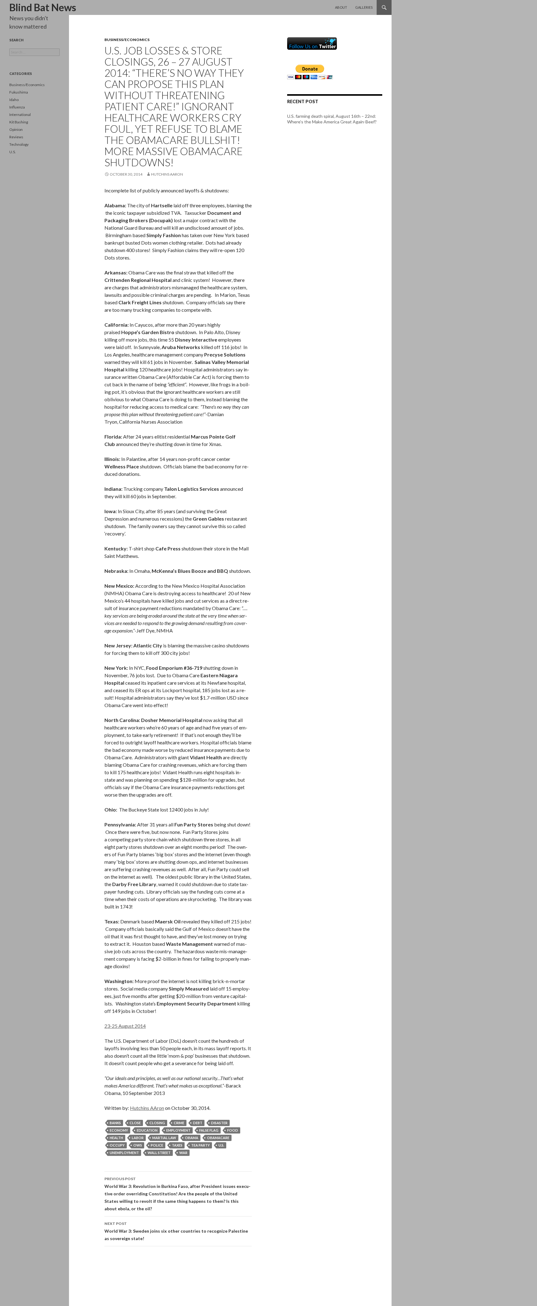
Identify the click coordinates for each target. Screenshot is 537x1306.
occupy (117, 1145)
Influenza (17, 107)
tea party (200, 1145)
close (135, 1123)
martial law (164, 1138)
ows (137, 1145)
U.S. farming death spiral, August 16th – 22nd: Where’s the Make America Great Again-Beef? (332, 118)
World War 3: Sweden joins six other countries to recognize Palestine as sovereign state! (176, 1231)
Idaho (14, 99)
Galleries (364, 7)
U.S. (12, 151)
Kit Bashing (18, 122)
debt (197, 1123)
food (232, 1130)
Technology (19, 144)
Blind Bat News (42, 7)
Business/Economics (126, 39)
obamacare (218, 1138)
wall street (159, 1153)
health (116, 1138)
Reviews (16, 137)
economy (119, 1130)
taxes (177, 1145)
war (183, 1153)
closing (157, 1123)
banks (115, 1123)
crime (179, 1123)
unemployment (124, 1153)
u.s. (221, 1145)
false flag (208, 1130)
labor (138, 1138)
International (20, 114)
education (147, 1130)
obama (191, 1138)
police (157, 1145)
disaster (219, 1123)
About (341, 7)
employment (178, 1130)
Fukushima (18, 92)
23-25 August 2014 (125, 1026)
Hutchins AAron (167, 174)
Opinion (16, 129)
